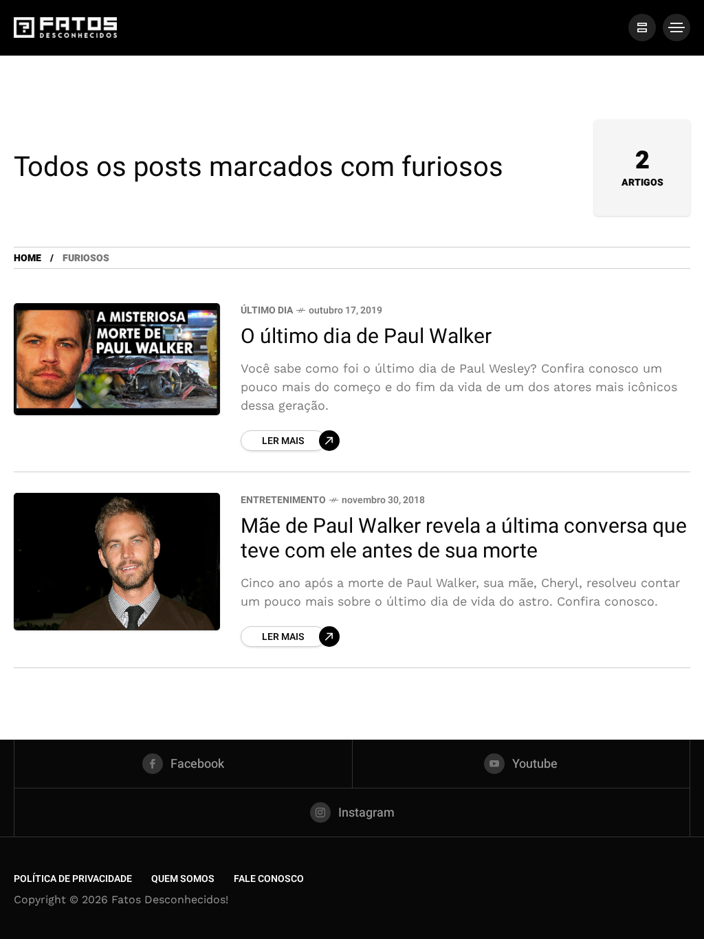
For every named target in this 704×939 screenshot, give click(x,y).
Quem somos (182, 879)
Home (27, 258)
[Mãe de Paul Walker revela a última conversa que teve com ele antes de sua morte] (117, 561)
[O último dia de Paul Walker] (117, 359)
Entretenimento (283, 500)
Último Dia (267, 310)
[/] (642, 27)
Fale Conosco (269, 879)
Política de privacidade (73, 879)
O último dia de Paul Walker (366, 337)
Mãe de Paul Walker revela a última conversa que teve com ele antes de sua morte (464, 539)
